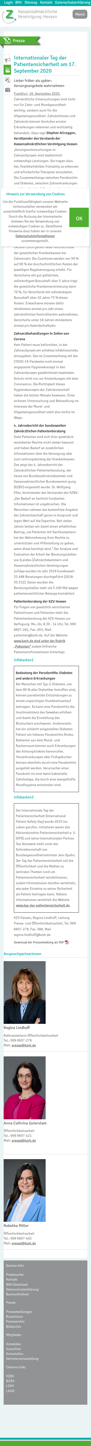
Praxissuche (15, 1274)
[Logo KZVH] (29, 16)
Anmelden (13, 1344)
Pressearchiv (15, 1321)
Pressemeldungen (19, 1311)
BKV (18, 2)
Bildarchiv (13, 1326)
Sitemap (31, 2)
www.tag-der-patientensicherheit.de (43, 905)
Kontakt (46, 2)
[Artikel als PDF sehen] (67, 942)
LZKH (10, 1386)
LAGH (10, 1391)
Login (8, 2)
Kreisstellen (14, 1354)
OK (79, 218)
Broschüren (14, 1316)
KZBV (10, 1376)
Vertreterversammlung (22, 1358)
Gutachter (13, 1349)
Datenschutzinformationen (35, 236)
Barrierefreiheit (17, 1294)
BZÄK (10, 1381)
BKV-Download (17, 1284)
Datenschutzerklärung (72, 2)
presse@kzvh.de (24, 1045)
